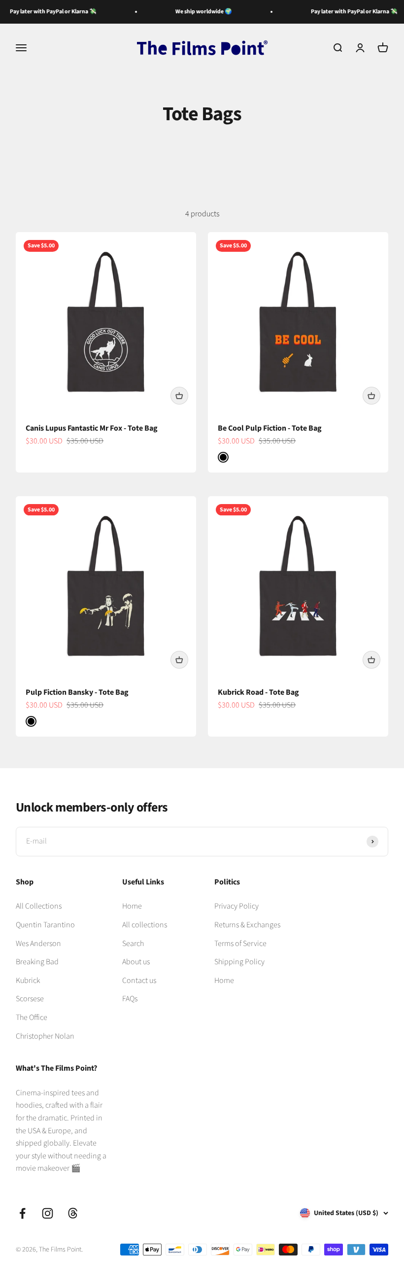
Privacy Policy (236, 906)
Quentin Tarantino (45, 924)
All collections (144, 924)
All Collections (39, 906)
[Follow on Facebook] (22, 1213)
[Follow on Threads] (72, 1213)
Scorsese (30, 998)
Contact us (139, 980)
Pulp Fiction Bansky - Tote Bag (77, 692)
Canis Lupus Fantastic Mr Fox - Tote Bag (92, 428)
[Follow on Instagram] (47, 1213)
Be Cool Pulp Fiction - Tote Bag (270, 428)
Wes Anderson (38, 943)
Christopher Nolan (45, 1036)
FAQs (129, 998)
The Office (31, 1017)
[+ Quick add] (179, 396)
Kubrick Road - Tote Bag (258, 692)
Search (133, 943)
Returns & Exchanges (247, 924)
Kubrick (28, 980)
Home (132, 906)
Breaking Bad (37, 961)
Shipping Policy (239, 961)
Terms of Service (240, 943)
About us (136, 961)
